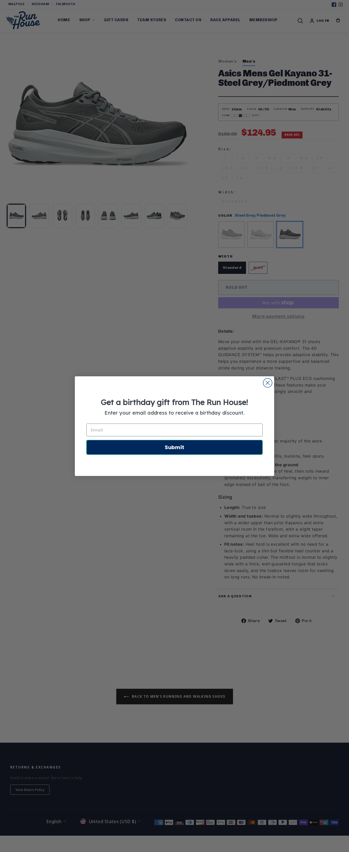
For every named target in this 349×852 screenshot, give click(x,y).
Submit (174, 447)
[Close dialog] (267, 382)
